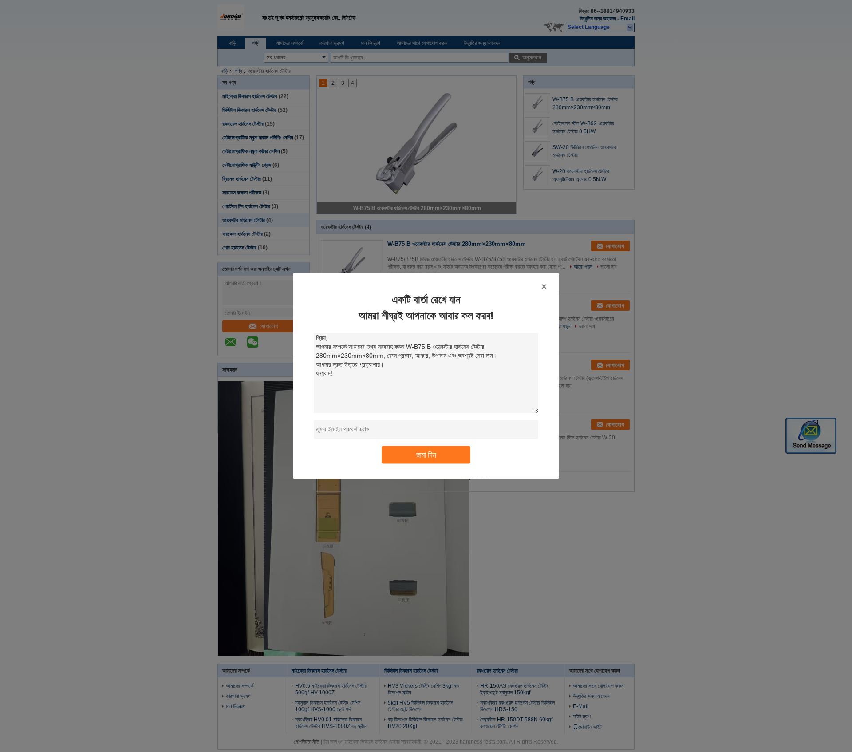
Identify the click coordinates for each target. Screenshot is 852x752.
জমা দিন (426, 454)
